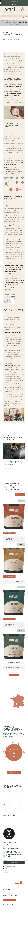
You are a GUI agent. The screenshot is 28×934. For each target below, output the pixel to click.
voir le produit (9, 533)
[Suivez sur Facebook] (4, 909)
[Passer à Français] (12, 5)
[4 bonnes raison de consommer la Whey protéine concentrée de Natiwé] (14, 421)
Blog (6, 467)
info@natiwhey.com (8, 892)
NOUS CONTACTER (9, 900)
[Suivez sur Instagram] (7, 909)
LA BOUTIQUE (20, 494)
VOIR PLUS (8, 469)
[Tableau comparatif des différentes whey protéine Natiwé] (9, 304)
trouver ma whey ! (14, 772)
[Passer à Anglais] (15, 5)
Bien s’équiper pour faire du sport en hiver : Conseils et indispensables (14, 462)
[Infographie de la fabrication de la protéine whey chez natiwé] (14, 184)
